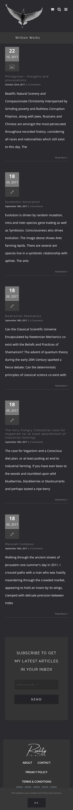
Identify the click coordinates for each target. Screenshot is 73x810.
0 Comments (34, 84)
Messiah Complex (19, 544)
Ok (36, 803)
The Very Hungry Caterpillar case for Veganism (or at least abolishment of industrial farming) (35, 433)
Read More (60, 157)
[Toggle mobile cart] (52, 9)
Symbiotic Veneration (22, 202)
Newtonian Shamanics (23, 316)
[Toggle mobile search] (59, 9)
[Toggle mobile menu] (66, 9)
